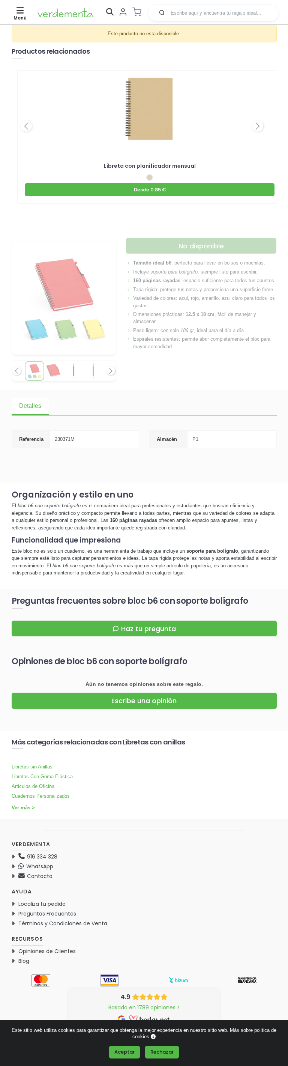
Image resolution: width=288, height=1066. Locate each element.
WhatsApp (39, 866)
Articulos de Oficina (33, 786)
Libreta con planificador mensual (150, 166)
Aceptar (124, 1051)
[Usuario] (123, 12)
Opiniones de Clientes (47, 951)
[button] (162, 12)
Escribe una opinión (144, 700)
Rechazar (162, 1051)
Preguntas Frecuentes (47, 913)
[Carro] (139, 12)
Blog (23, 961)
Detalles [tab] (30, 406)
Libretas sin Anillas (32, 767)
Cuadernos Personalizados (41, 796)
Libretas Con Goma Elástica (42, 776)
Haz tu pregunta (148, 628)
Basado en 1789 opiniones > (144, 1007)
